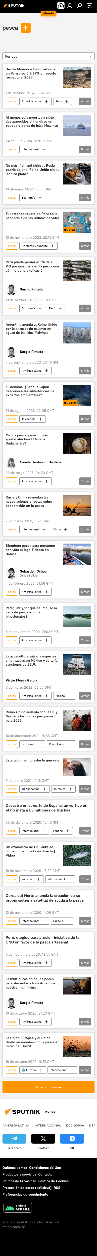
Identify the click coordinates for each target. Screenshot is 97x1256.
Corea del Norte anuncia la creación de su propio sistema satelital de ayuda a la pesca (45, 898)
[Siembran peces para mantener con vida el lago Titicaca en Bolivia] (77, 554)
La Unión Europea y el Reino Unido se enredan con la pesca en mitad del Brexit (32, 1042)
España (58, 831)
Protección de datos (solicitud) (27, 1187)
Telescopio (29, 419)
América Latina (32, 101)
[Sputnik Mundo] (14, 7)
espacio (58, 921)
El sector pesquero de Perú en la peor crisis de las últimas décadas (32, 216)
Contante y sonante (35, 246)
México (60, 696)
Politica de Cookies (53, 1181)
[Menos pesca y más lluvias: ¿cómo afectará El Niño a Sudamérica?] (77, 443)
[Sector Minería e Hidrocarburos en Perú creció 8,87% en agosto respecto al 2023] (77, 77)
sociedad (28, 879)
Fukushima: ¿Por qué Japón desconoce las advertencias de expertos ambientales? (30, 391)
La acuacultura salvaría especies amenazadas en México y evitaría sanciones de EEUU (31, 660)
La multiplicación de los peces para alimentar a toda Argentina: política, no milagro (31, 983)
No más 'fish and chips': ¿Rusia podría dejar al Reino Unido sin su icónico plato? (32, 169)
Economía (28, 197)
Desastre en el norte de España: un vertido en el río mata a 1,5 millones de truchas (46, 807)
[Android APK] (18, 1208)
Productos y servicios (19, 1174)
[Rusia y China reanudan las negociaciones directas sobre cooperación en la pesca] (77, 505)
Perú (58, 101)
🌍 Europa (29, 1070)
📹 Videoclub (31, 789)
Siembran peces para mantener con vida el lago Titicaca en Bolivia (30, 550)
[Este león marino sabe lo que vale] (77, 767)
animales (59, 789)
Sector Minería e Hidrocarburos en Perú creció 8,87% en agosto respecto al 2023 (31, 73)
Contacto (45, 1174)
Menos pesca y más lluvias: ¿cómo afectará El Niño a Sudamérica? (27, 439)
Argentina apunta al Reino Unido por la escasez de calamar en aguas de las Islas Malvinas (31, 328)
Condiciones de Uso (45, 1167)
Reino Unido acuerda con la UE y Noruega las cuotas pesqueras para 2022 (31, 716)
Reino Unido (57, 744)
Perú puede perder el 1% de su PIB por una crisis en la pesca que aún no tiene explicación (32, 266)
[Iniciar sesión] (70, 5)
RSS (57, 1187)
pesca (10, 27)
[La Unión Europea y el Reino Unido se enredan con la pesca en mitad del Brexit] (77, 1046)
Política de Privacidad (19, 1181)
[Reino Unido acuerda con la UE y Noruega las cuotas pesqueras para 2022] (77, 720)
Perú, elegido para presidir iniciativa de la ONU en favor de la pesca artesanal (42, 939)
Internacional (30, 149)
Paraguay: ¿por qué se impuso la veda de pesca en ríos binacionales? (31, 612)
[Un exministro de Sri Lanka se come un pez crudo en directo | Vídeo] (77, 855)
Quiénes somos (14, 1167)
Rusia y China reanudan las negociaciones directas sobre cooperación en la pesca (29, 501)
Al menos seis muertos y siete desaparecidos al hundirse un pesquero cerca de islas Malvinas (32, 121)
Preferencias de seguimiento (25, 1194)
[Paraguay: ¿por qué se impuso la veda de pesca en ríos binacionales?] (77, 616)
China (57, 529)
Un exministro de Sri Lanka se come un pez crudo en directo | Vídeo (30, 851)
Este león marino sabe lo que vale (32, 760)
